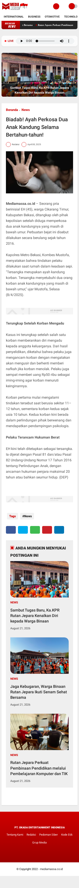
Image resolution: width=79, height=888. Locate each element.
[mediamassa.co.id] (15, 10)
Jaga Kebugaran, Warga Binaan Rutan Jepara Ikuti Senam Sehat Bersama (38, 692)
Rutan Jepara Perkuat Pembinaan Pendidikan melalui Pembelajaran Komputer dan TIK (39, 768)
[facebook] (11, 530)
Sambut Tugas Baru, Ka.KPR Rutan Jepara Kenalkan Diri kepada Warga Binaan (34, 615)
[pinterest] (47, 530)
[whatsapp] (35, 530)
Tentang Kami (15, 834)
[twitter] (23, 530)
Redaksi (31, 834)
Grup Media (39, 842)
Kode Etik (66, 834)
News (26, 110)
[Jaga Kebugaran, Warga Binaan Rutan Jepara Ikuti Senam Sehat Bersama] (39, 95)
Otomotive (52, 16)
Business (34, 16)
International (14, 16)
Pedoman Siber (48, 834)
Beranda (12, 110)
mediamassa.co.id (51, 869)
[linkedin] (59, 530)
